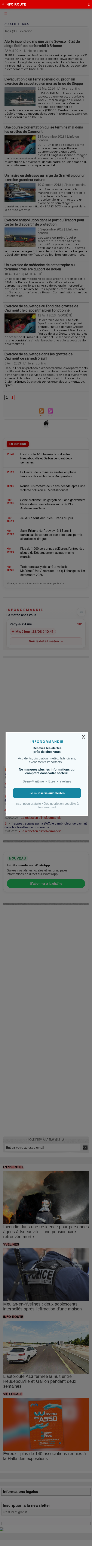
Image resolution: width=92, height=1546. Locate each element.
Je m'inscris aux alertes (47, 793)
